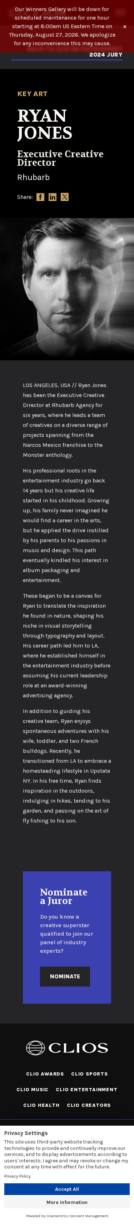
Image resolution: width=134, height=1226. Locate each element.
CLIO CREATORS (89, 1105)
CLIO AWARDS (45, 1074)
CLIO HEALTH (41, 1105)
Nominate (65, 976)
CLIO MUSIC (32, 1090)
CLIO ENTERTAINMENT (86, 1090)
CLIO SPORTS (89, 1074)
